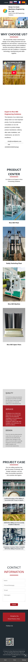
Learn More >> (7, 104)
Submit (14, 604)
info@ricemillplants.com (14, 141)
